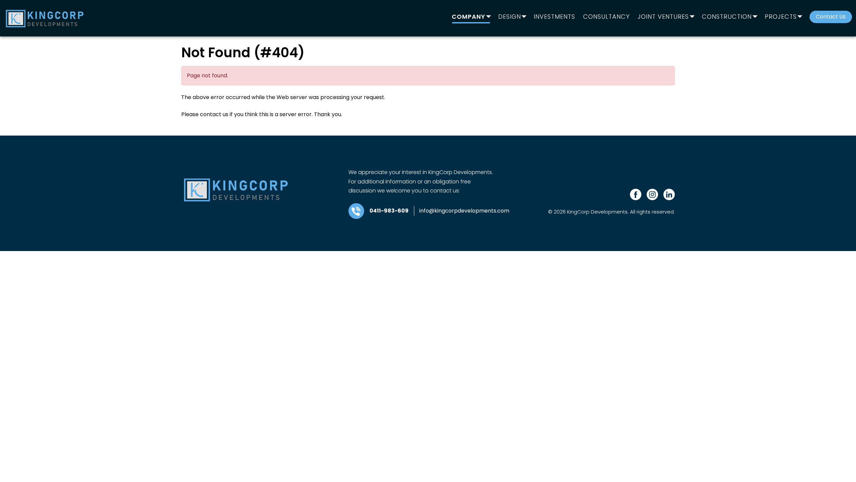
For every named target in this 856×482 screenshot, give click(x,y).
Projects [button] (781, 17)
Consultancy (606, 17)
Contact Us (831, 16)
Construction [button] (727, 17)
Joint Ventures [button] (663, 17)
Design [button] (509, 17)
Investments (554, 17)
